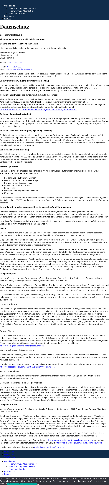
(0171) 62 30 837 (14, 66)
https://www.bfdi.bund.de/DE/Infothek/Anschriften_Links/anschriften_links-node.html (38, 109)
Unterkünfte (9, 5)
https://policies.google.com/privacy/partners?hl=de (79, 442)
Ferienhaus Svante (17, 13)
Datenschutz (9, 454)
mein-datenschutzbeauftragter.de (49, 447)
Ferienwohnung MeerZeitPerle (22, 11)
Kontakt (7, 18)
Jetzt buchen (9, 16)
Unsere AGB (9, 457)
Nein (20, 484)
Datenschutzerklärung (30, 484)
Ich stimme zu (12, 484)
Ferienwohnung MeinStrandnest (23, 8)
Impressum (9, 451)
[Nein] (38, 484)
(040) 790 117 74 (15, 62)
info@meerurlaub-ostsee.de (19, 69)
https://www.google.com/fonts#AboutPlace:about (70, 440)
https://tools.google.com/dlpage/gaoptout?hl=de (22, 345)
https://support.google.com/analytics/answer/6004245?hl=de (27, 367)
